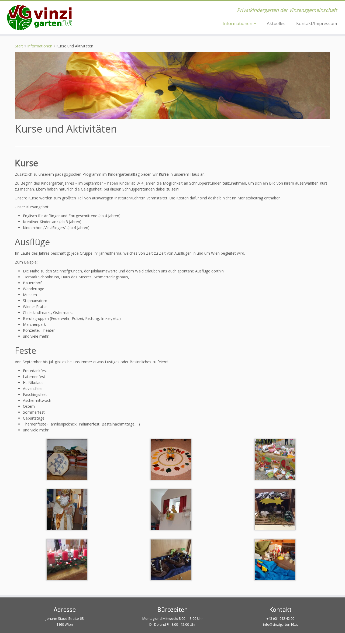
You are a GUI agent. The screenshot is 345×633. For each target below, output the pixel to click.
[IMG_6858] (67, 559)
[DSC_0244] (67, 459)
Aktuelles (276, 23)
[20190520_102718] (171, 509)
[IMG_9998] (171, 559)
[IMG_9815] (171, 459)
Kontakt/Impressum (316, 23)
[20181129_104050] (275, 559)
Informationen (238, 23)
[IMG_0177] (67, 509)
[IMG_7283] (275, 459)
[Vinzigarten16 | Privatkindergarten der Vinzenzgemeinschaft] (40, 17)
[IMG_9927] (275, 509)
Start (19, 46)
